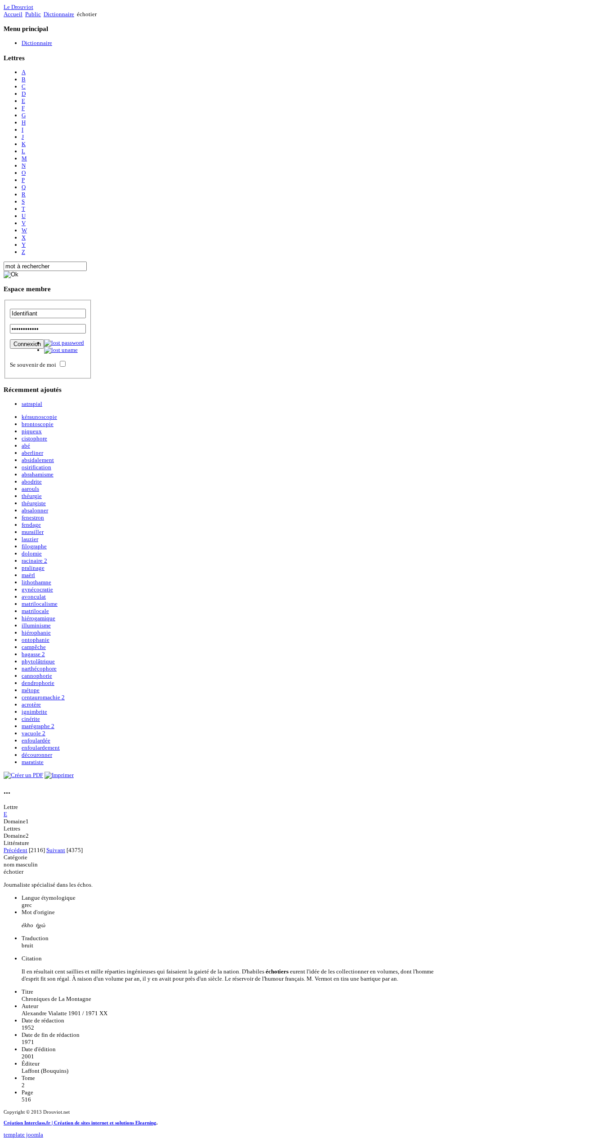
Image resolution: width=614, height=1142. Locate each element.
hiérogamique (38, 618)
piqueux (32, 431)
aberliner (32, 452)
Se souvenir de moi (33, 364)
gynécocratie (37, 589)
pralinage (33, 567)
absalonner (35, 510)
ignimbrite (34, 711)
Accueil (13, 14)
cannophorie (37, 675)
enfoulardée (36, 740)
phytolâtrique (38, 661)
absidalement (38, 460)
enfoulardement (41, 747)
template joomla (23, 1134)
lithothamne (36, 582)
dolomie (32, 553)
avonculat (34, 596)
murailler (33, 532)
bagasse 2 (33, 654)
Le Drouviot (18, 7)
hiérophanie (36, 632)
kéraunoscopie (39, 416)
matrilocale (35, 611)
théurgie (32, 496)
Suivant (55, 850)
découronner (37, 754)
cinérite (31, 718)
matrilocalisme (40, 603)
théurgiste (34, 503)
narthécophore (39, 668)
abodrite (32, 481)
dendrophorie (38, 683)
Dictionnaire (59, 14)
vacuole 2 (33, 733)
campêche (34, 647)
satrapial (32, 403)
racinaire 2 (34, 560)
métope (31, 690)
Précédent (15, 850)
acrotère (31, 704)
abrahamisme (37, 474)
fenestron (33, 517)
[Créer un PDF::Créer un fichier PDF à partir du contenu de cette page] (23, 775)
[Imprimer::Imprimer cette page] (59, 775)
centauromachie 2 (43, 697)
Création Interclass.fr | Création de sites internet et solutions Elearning (80, 1122)
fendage (31, 524)
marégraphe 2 (38, 726)
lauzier (30, 539)
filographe (34, 546)
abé (26, 445)
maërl (28, 575)
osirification (36, 467)
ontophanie (35, 639)
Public (33, 14)
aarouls (30, 488)
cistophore (34, 438)
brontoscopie (37, 424)
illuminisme (36, 625)
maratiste (33, 762)
